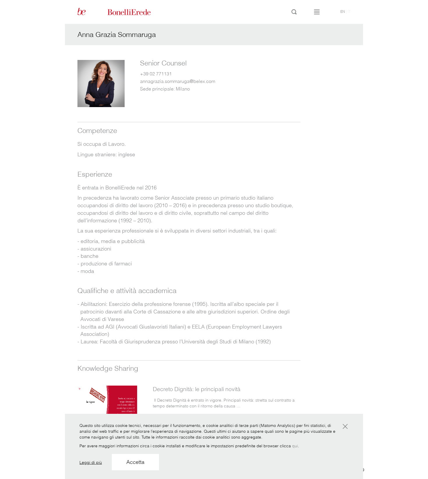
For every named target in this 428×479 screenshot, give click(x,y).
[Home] (135, 11)
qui (295, 445)
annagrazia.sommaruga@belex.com (177, 81)
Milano (183, 89)
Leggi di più (90, 462)
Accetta (135, 462)
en (342, 11)
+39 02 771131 (156, 74)
